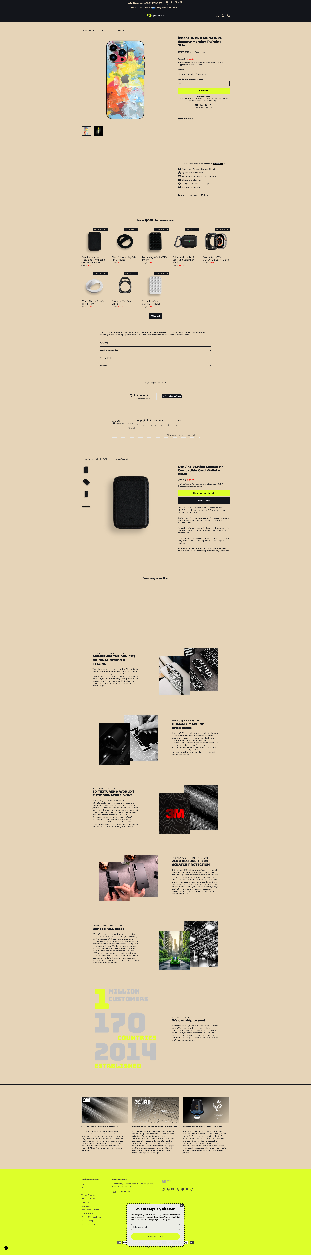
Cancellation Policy (88, 1224)
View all (155, 316)
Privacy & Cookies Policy (91, 1217)
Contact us (85, 1206)
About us (103, 365)
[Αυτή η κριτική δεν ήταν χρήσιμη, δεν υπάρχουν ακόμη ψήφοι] (197, 435)
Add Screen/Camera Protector (191, 79)
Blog (83, 1188)
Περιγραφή (104, 343)
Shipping (181, 65)
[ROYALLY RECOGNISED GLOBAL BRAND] (206, 1110)
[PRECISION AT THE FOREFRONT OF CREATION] (155, 1110)
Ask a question (106, 358)
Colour (181, 70)
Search (84, 1191)
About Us (85, 1202)
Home (83, 30)
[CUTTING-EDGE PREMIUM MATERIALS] (104, 1110)
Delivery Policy (87, 1220)
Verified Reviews (88, 1195)
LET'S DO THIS (155, 1236)
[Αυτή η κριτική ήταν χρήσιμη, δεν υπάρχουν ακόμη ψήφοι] (193, 435)
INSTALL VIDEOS (88, 1199)
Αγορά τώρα (204, 500)
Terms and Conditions (90, 1210)
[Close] (182, 1205)
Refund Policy (87, 1213)
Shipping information (109, 350)
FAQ (83, 1184)
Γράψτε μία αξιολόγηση (172, 396)
